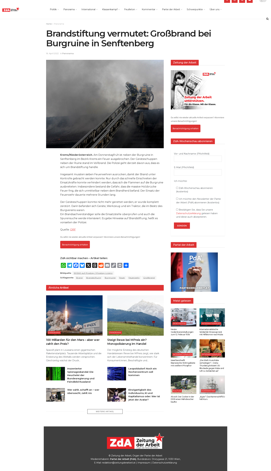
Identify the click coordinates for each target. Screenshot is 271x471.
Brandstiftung (93, 277)
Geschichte (179, 323)
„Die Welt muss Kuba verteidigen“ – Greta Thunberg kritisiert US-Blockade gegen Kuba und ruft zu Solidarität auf (211, 365)
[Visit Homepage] (18, 9)
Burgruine (110, 277)
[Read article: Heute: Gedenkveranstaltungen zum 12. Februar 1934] (183, 317)
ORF (73, 229)
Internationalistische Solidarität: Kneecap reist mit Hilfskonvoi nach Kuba (211, 332)
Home (49, 24)
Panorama (69, 9)
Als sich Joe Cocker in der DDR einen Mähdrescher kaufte (182, 399)
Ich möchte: (180, 181)
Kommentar (148, 9)
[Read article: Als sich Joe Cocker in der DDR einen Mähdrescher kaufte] (183, 385)
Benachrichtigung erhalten (75, 244)
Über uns (214, 9)
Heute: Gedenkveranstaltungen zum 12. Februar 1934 (182, 332)
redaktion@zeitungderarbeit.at (119, 462)
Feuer (122, 277)
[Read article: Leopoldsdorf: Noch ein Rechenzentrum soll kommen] (116, 373)
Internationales (211, 323)
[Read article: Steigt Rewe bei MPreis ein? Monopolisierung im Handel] (135, 315)
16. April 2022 (52, 53)
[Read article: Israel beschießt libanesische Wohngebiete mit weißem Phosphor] (183, 348)
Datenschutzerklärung (188, 213)
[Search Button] (267, 18)
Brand (79, 277)
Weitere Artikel (105, 411)
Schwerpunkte (195, 9)
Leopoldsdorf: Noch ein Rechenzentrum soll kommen (142, 372)
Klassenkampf (109, 9)
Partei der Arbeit (171, 9)
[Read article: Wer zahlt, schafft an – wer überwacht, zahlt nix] (55, 395)
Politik (53, 9)
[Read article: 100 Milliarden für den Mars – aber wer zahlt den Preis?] (74, 315)
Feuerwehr (134, 277)
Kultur (177, 391)
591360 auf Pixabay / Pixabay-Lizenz (93, 273)
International (88, 9)
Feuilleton (129, 9)
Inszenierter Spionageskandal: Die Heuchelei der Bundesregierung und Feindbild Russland (80, 375)
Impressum (144, 462)
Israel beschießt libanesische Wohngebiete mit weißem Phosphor (183, 363)
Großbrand (149, 277)
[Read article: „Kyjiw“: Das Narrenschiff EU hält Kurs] (212, 385)
